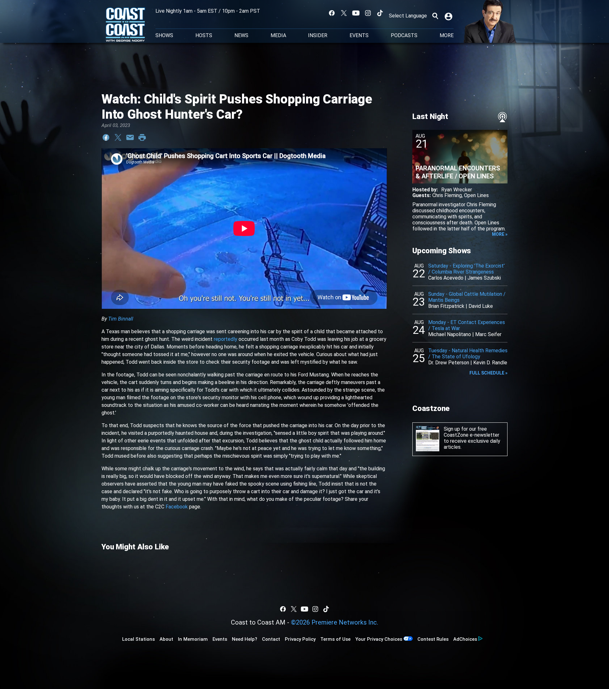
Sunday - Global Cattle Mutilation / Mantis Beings (467, 297)
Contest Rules (433, 639)
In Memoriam (193, 639)
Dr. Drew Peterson (448, 363)
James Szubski (484, 278)
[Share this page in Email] (130, 137)
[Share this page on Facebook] (106, 137)
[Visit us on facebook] (332, 13)
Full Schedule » (488, 372)
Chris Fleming (447, 195)
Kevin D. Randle (490, 363)
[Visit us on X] (344, 13)
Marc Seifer (488, 334)
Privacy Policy (300, 639)
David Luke (480, 306)
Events (359, 35)
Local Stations (138, 639)
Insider (317, 35)
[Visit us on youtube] (356, 13)
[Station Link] (125, 25)
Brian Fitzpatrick (446, 306)
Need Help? (244, 639)
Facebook (177, 507)
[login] (449, 15)
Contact (271, 639)
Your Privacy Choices (378, 639)
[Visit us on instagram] (368, 13)
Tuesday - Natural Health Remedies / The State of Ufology (468, 354)
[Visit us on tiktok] (380, 13)
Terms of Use (335, 639)
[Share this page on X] (118, 137)
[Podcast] (502, 117)
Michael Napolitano (449, 334)
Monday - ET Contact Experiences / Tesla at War (466, 325)
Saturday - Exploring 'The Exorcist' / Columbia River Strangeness (466, 269)
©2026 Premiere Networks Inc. (334, 622)
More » (500, 234)
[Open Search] (435, 16)
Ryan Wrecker (456, 190)
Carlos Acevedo (445, 278)
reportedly (225, 339)
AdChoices (465, 639)
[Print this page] (142, 137)
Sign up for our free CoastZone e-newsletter (471, 432)
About (166, 639)
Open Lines (476, 195)
